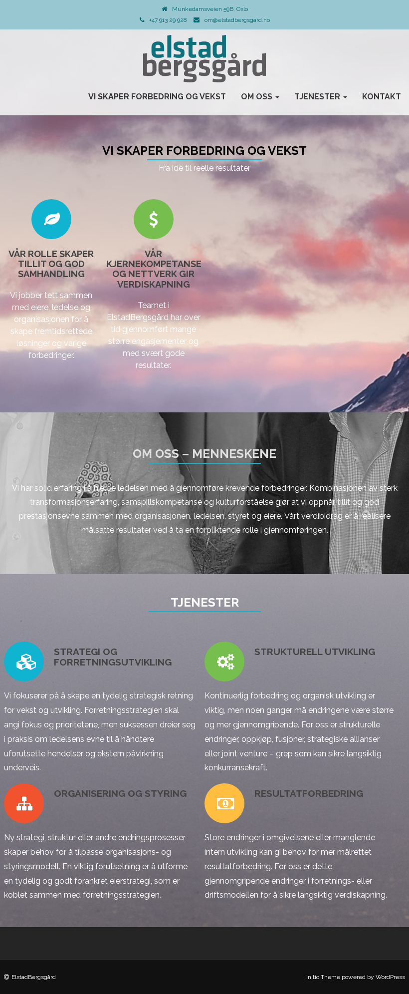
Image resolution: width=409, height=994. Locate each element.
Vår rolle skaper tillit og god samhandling (51, 264)
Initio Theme (323, 977)
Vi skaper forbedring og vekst (157, 96)
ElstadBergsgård (33, 977)
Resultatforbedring (308, 793)
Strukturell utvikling (314, 651)
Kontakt (381, 96)
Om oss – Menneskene (204, 453)
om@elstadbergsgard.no (237, 19)
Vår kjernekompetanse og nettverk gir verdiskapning (154, 269)
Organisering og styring (120, 793)
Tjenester (318, 96)
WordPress (390, 977)
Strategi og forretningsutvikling (113, 656)
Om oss (257, 96)
